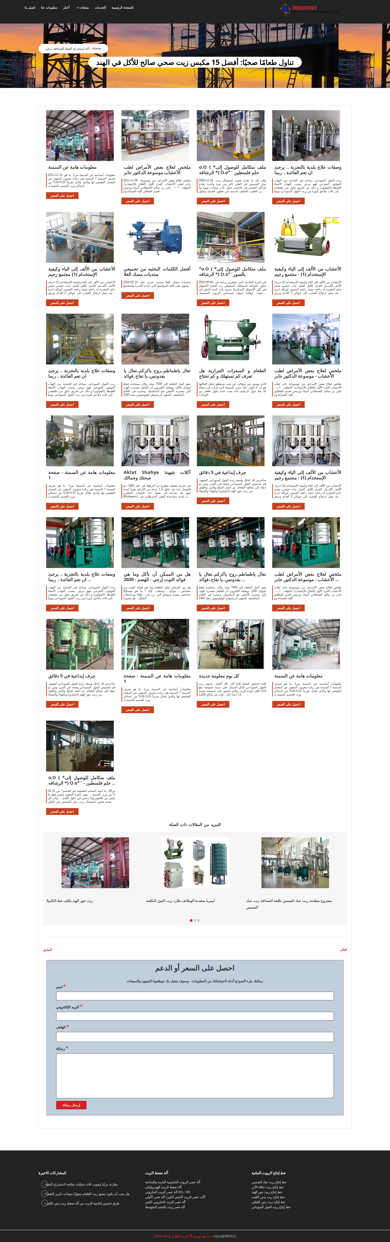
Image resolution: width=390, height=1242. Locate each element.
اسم (61, 986)
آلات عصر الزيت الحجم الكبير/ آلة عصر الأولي (175, 1197)
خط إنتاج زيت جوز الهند (267, 1192)
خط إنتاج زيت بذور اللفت (268, 1197)
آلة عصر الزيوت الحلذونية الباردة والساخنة (172, 1182)
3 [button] (198, 920)
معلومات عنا (49, 7)
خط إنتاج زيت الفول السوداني (271, 1207)
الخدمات (100, 7)
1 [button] (191, 920)
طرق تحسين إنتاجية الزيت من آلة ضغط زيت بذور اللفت (82, 1203)
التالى (343, 949)
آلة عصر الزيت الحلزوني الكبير (165, 1202)
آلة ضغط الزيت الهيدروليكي (163, 1187)
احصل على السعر (62, 195)
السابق (47, 949)
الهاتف (62, 1026)
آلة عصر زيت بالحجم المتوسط (165, 1207)
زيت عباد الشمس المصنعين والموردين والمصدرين (183, 900)
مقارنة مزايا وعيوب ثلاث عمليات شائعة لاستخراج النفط (81, 1184)
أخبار (66, 7)
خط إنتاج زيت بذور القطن (269, 1202)
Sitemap (160, 1236)
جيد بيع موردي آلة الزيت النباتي (191, 1236)
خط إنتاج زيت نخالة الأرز (268, 1187)
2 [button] (195, 920)
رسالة (62, 1048)
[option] (295, 870)
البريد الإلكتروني (69, 1006)
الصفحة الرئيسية (122, 7)
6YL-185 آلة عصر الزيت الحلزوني (167, 1192)
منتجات (84, 7)
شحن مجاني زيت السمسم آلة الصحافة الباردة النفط (284, 900)
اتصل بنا (30, 7)
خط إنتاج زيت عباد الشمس (269, 1182)
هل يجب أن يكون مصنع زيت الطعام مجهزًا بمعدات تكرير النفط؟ (87, 1194)
